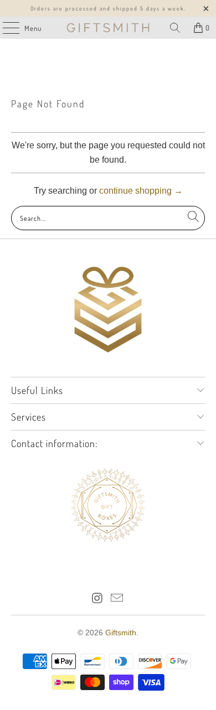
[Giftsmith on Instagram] (97, 599)
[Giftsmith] (108, 28)
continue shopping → (141, 190)
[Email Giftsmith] (117, 599)
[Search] (175, 28)
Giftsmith (120, 632)
